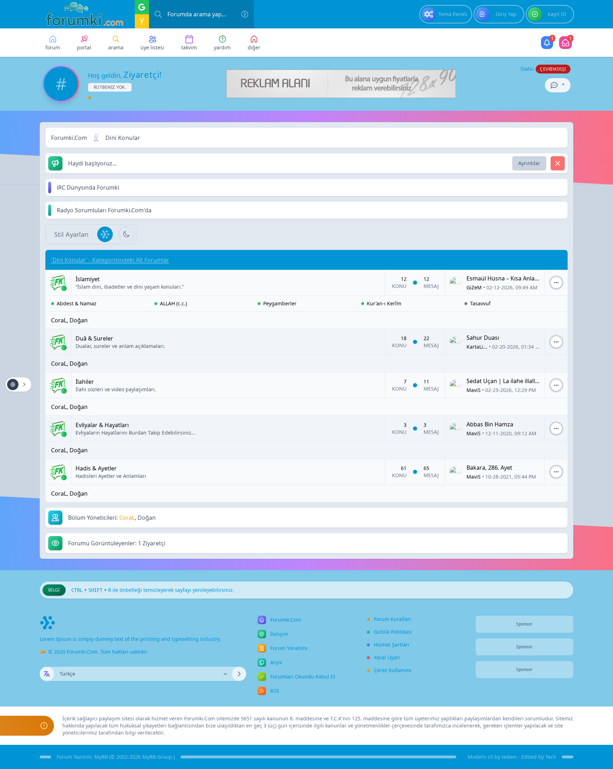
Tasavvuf (480, 303)
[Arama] (158, 14)
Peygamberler (280, 303)
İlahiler (85, 382)
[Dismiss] (558, 163)
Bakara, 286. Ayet (489, 467)
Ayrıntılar (529, 163)
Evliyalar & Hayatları (102, 425)
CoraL (59, 320)
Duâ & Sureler (94, 338)
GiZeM (474, 287)
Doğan (79, 320)
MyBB (101, 756)
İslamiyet (88, 279)
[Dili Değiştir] (239, 674)
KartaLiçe (477, 346)
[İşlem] (556, 282)
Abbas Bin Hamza (489, 424)
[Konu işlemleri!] (18, 384)
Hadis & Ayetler (96, 468)
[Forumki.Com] (81, 14)
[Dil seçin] (47, 674)
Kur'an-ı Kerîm (384, 303)
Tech (550, 756)
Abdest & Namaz (76, 303)
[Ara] (245, 14)
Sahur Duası (482, 338)
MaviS (473, 390)
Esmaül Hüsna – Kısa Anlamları (507, 278)
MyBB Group (157, 756)
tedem (509, 756)
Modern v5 (480, 756)
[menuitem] (445, 14)
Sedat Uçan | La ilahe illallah (504, 381)
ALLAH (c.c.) (173, 303)
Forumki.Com (69, 138)
